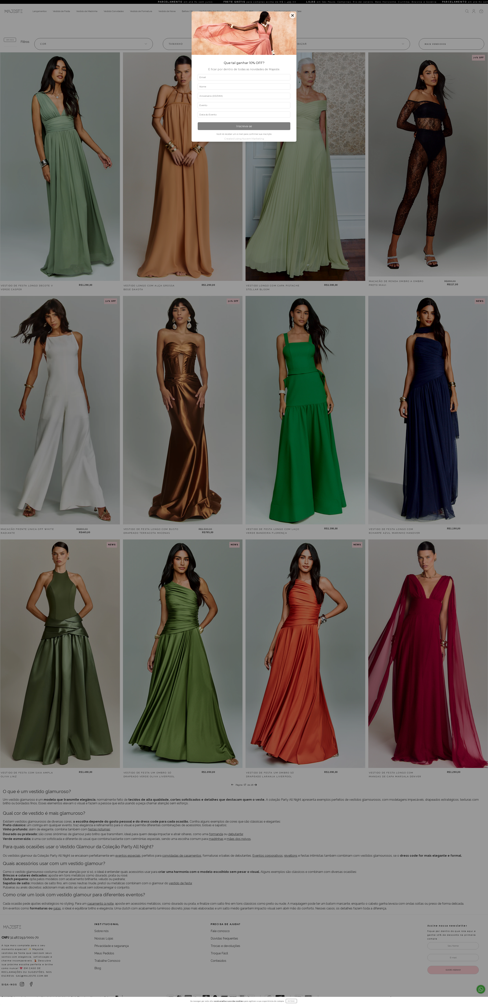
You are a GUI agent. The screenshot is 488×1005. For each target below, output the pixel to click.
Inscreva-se (244, 126)
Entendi (291, 1001)
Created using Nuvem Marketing (244, 138)
